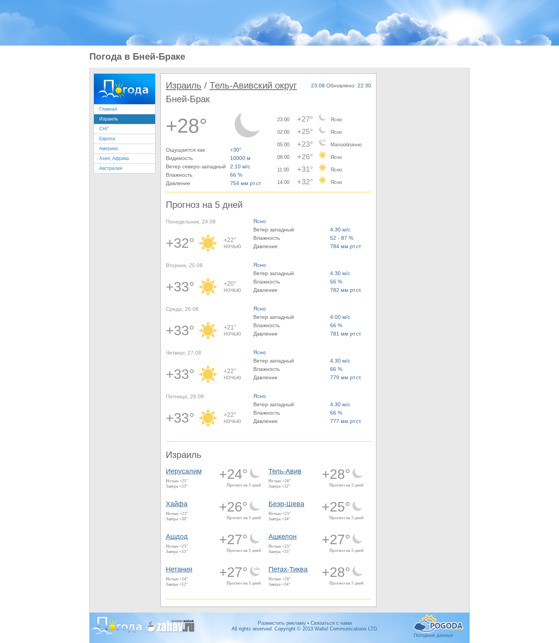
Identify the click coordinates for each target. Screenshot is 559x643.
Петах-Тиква (288, 569)
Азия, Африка (114, 158)
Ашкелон (282, 536)
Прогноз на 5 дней (244, 485)
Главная (108, 109)
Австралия (110, 168)
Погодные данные (439, 623)
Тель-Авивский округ (253, 85)
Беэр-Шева (286, 504)
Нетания (179, 569)
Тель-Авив (285, 471)
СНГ (104, 128)
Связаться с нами (331, 623)
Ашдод (177, 536)
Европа (107, 138)
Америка (108, 148)
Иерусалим (184, 471)
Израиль (108, 119)
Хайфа (176, 504)
